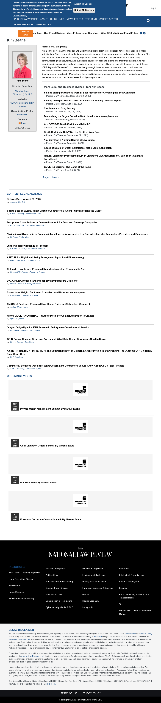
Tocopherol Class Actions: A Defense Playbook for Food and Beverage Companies (52, 222)
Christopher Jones (33, 284)
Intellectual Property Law (131, 575)
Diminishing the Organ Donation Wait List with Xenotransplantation (81, 116)
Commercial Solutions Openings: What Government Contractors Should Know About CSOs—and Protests (65, 365)
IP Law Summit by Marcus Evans (38, 482)
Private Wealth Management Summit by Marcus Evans (50, 409)
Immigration (88, 607)
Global (85, 594)
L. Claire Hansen (17, 249)
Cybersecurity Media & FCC (59, 607)
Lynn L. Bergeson (17, 260)
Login (153, 8)
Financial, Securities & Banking (97, 588)
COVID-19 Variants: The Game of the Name (67, 167)
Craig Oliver (15, 295)
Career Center (108, 19)
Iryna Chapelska (17, 319)
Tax (121, 604)
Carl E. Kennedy (17, 214)
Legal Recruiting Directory (22, 579)
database (98, 637)
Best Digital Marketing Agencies (24, 572)
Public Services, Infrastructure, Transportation (134, 596)
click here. (51, 684)
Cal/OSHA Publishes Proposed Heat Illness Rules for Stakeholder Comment (48, 304)
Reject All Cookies (84, 10)
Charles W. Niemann (35, 225)
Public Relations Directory (21, 598)
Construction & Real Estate (59, 601)
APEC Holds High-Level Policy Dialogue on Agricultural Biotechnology (45, 257)
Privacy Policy (146, 634)
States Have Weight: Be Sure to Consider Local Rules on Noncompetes (46, 292)
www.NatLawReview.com (19, 639)
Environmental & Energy (94, 575)
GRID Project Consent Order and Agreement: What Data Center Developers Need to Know (56, 339)
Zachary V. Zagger (37, 272)
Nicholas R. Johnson (19, 330)
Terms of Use (130, 634)
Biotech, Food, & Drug (57, 588)
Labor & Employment (129, 581)
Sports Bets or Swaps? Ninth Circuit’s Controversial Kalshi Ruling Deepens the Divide (54, 210)
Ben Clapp (29, 342)
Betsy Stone (35, 330)
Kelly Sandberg (16, 357)
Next (144, 33)
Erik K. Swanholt (17, 225)
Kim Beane (22, 80)
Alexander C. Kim (33, 214)
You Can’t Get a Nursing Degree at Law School (69, 140)
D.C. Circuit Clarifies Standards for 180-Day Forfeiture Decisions (42, 280)
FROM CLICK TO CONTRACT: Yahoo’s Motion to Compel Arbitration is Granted (50, 315)
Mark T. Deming (17, 284)
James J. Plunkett (17, 202)
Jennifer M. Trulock (30, 295)
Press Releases (16, 592)
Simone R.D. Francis (19, 272)
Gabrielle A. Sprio (33, 369)
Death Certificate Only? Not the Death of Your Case (72, 132)
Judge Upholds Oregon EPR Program (27, 245)
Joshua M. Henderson (19, 307)
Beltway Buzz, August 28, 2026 (24, 199)
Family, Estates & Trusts (94, 581)
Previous (141, 33)
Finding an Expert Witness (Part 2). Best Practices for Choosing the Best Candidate (89, 92)
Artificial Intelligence (55, 568)
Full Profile (22, 114)
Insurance (124, 568)
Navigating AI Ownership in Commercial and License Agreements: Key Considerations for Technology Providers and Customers (77, 234)
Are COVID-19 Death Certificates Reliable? (67, 124)
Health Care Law (90, 601)
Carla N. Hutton (33, 260)
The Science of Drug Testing (59, 108)
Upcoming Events (19, 376)
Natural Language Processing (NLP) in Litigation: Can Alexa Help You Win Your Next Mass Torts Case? (93, 157)
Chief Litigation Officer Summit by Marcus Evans (47, 445)
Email (23, 123)
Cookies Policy (20, 15)
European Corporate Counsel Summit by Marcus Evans (50, 519)
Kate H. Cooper (16, 342)
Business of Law (54, 594)
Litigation (123, 588)
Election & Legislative (92, 568)
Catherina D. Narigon (35, 249)
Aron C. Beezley (17, 369)
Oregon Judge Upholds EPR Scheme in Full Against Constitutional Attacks (48, 327)
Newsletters (75, 19)
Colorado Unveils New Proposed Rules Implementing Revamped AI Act (46, 269)
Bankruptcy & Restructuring (59, 581)
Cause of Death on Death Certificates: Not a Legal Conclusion (78, 147)
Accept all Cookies (83, 4)
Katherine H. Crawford (19, 237)
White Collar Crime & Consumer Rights (135, 612)
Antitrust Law (52, 575)
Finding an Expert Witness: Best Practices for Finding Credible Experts (83, 100)
